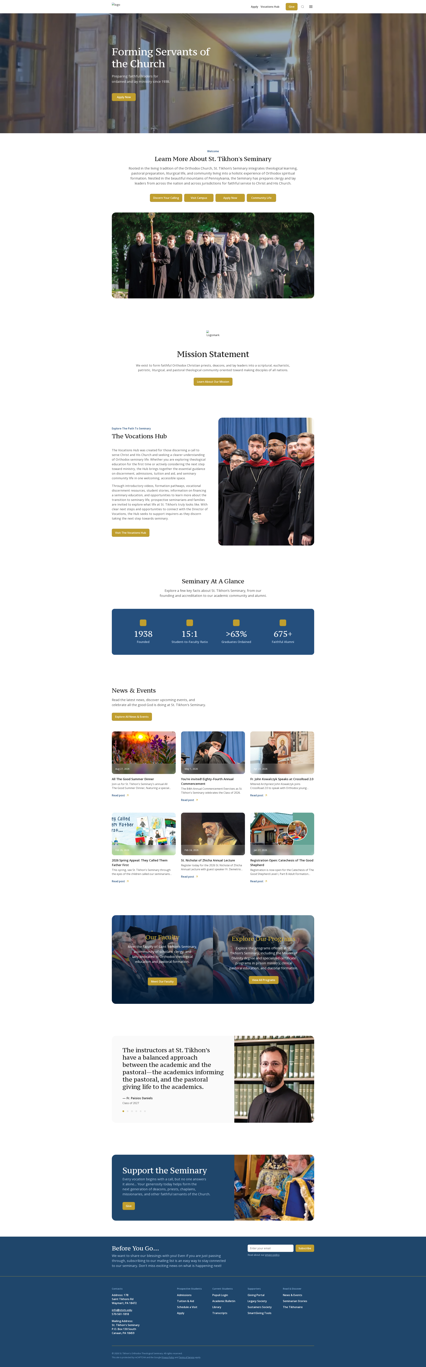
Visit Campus (199, 198)
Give (129, 1206)
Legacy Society (257, 1301)
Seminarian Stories (295, 1301)
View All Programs (263, 980)
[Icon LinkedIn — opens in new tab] (296, 1353)
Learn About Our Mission (213, 382)
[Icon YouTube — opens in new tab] (304, 1353)
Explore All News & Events (132, 717)
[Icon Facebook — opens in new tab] (280, 1353)
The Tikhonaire (293, 1307)
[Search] (302, 6)
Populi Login (220, 1295)
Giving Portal (256, 1295)
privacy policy (272, 1254)
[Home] (122, 7)
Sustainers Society (260, 1307)
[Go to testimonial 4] (136, 1111)
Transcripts (219, 1313)
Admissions (184, 1295)
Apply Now (124, 97)
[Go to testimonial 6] (145, 1111)
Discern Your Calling (166, 198)
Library (216, 1307)
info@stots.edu (122, 1310)
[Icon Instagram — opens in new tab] (312, 1353)
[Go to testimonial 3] (132, 1111)
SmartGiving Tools (259, 1313)
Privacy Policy (168, 1357)
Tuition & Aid (185, 1301)
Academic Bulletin (223, 1301)
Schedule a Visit (187, 1307)
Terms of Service (187, 1357)
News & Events (292, 1295)
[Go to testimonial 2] (127, 1111)
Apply (254, 6)
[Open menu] (311, 6)
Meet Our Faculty (162, 981)
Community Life (261, 198)
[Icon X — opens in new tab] (288, 1353)
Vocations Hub (270, 6)
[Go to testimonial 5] (140, 1111)
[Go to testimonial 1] (123, 1111)
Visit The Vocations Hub (130, 533)
